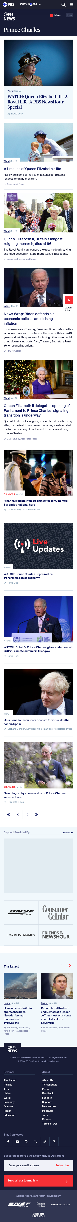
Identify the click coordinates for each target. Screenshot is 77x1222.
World (10, 90)
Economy (9, 1102)
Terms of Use (50, 1123)
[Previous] (62, 965)
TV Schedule (49, 1084)
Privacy (46, 1119)
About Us (47, 1080)
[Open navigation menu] (71, 4)
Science (8, 1106)
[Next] (69, 965)
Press (45, 1089)
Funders (47, 1097)
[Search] (63, 4)
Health (7, 1110)
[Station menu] (40, 4)
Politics (44, 1003)
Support (47, 1102)
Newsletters (49, 1106)
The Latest (11, 966)
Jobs (45, 1115)
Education (9, 1115)
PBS (8, 4)
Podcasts (47, 1110)
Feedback (48, 1093)
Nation (7, 306)
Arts (6, 1089)
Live (69, 15)
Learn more (67, 832)
